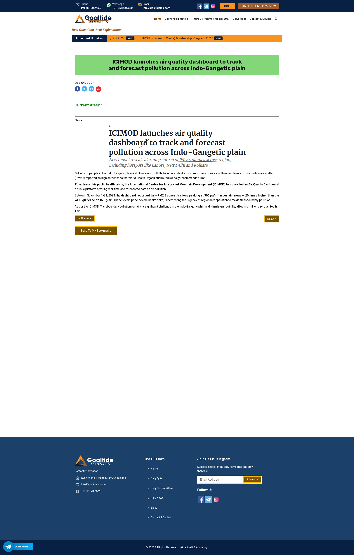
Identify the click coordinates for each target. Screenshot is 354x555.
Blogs (154, 507)
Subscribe (252, 479)
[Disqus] (177, 285)
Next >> (271, 218)
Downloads (240, 18)
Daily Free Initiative (176, 18)
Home (158, 18)
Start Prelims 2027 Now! (259, 6)
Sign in (227, 6)
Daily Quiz (156, 478)
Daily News (157, 497)
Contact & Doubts (260, 18)
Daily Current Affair (162, 488)
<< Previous (84, 218)
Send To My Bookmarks (96, 230)
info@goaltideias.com (94, 484)
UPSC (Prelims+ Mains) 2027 (212, 18)
